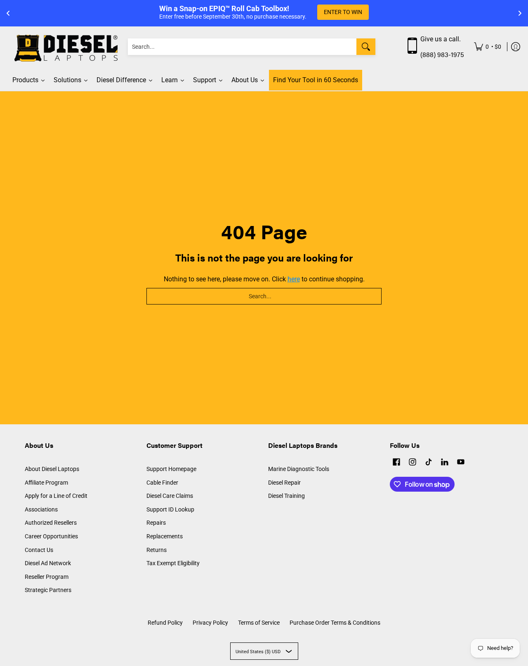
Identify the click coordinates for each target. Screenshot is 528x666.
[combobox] (242, 46)
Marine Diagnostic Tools (298, 469)
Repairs (156, 522)
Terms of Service (259, 622)
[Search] (365, 46)
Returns (156, 550)
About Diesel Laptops (52, 469)
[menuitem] (487, 47)
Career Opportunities (51, 536)
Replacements (164, 536)
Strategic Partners (48, 590)
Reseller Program (46, 576)
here (294, 279)
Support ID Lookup (170, 509)
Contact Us (39, 550)
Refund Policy (165, 622)
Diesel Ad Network (48, 563)
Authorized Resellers (51, 522)
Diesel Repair (284, 482)
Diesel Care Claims (169, 495)
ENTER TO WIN (343, 12)
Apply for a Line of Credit (56, 495)
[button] (396, 463)
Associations (41, 509)
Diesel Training (286, 495)
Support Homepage (171, 469)
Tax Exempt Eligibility (173, 563)
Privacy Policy (210, 622)
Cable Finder (162, 482)
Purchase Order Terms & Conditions (335, 622)
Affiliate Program (46, 482)
